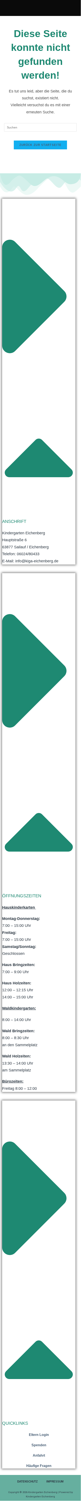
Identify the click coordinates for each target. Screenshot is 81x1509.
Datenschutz (27, 1481)
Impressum (55, 1481)
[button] (38, 362)
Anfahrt (39, 1455)
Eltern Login (39, 1435)
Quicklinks (15, 1423)
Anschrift (14, 521)
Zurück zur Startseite (40, 145)
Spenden (38, 1445)
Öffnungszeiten (21, 895)
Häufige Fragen (38, 1466)
